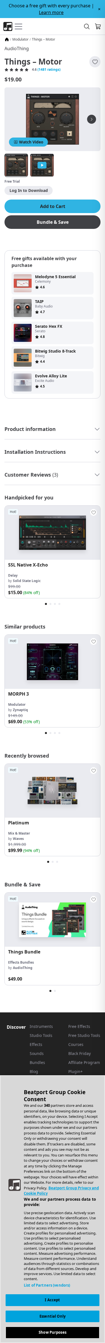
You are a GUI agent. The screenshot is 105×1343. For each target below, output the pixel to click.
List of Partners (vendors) (47, 1285)
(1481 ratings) (49, 69)
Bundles (37, 1062)
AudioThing (16, 48)
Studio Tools (41, 1035)
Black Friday (79, 1053)
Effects (36, 1044)
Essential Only (52, 1316)
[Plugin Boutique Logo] (7, 26)
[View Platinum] (52, 791)
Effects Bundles (21, 962)
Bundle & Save (53, 222)
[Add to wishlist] (95, 62)
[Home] (6, 39)
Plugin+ (75, 1071)
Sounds (37, 1053)
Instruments (41, 1026)
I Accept (52, 1299)
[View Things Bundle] (52, 920)
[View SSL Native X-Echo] (52, 533)
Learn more (51, 12)
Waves (18, 838)
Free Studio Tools (84, 1035)
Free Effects (79, 1026)
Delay (13, 575)
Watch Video (31, 142)
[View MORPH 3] (52, 662)
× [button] (99, 9)
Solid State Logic (27, 580)
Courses (75, 1044)
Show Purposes (52, 1332)
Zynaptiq (20, 709)
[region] (52, 1209)
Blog (34, 1071)
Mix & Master (19, 833)
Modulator (20, 39)
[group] (52, 551)
